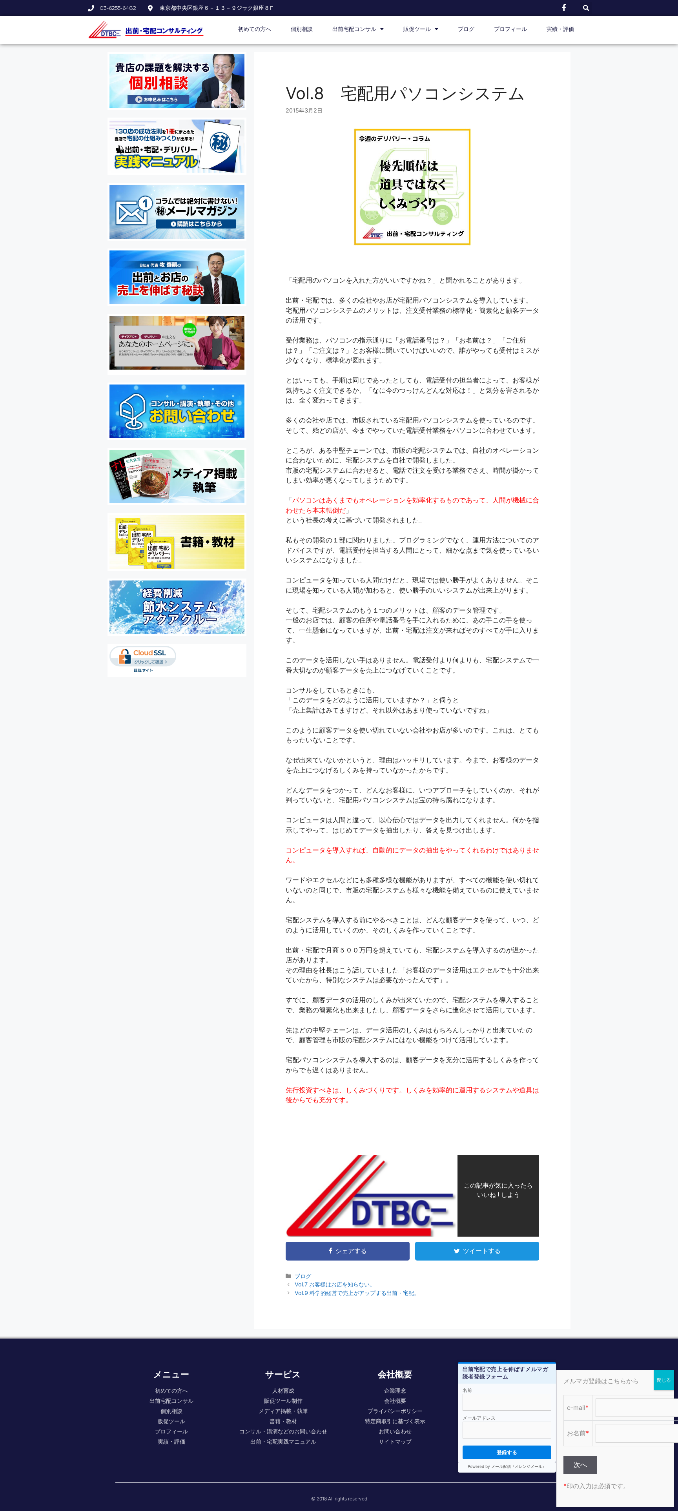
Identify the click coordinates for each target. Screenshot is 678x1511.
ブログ (466, 29)
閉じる (664, 1380)
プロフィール (510, 29)
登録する (507, 1452)
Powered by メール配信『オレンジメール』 (507, 1466)
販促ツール (417, 29)
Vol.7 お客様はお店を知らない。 (335, 1284)
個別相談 (302, 29)
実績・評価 (560, 29)
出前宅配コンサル (354, 29)
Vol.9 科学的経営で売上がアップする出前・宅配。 (357, 1293)
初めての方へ (254, 29)
